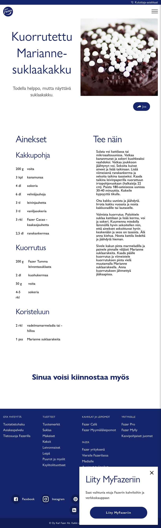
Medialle (88, 461)
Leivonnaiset (51, 447)
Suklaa (47, 430)
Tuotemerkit (51, 424)
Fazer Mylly (129, 430)
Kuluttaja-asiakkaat (146, 2)
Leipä (46, 453)
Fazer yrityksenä (93, 449)
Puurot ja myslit (54, 459)
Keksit (47, 441)
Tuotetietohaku (14, 424)
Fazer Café (89, 424)
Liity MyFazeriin (118, 512)
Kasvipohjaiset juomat (137, 436)
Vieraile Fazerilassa (95, 455)
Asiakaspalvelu (13, 430)
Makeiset (49, 436)
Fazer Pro (128, 424)
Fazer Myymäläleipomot (99, 430)
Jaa (144, 106)
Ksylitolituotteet (54, 465)
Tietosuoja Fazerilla (16, 436)
